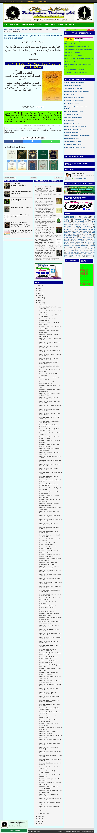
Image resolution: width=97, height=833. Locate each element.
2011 (39, 823)
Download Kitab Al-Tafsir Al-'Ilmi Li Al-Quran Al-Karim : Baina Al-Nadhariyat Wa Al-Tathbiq (44, 209)
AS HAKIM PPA (67, 831)
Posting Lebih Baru (9, 177)
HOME (5, 25)
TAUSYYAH (88, 38)
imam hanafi (69, 250)
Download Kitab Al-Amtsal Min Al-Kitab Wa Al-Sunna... (49, 626)
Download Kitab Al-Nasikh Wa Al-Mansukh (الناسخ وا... (49, 657)
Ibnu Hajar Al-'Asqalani (80, 232)
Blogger (91, 831)
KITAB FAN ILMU (69, 25)
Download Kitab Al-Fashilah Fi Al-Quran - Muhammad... (49, 700)
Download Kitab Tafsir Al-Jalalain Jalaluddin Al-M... (49, 496)
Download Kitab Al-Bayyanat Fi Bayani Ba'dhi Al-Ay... (48, 732)
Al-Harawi (78, 247)
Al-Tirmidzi (67, 226)
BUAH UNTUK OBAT (70, 236)
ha (85, 256)
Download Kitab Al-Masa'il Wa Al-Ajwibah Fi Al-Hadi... (49, 421)
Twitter (23, 1)
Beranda (33, 177)
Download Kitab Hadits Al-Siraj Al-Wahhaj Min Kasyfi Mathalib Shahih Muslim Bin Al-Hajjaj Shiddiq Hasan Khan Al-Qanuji (45, 230)
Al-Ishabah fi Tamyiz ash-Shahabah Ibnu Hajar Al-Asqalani (19, 185)
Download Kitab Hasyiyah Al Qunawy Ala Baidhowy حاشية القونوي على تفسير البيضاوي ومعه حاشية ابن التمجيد (44, 241)
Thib (90, 224)
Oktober (42, 811)
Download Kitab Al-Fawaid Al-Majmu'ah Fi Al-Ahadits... (48, 547)
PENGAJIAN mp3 (79, 39)
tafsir (88, 219)
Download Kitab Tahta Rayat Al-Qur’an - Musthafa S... (48, 661)
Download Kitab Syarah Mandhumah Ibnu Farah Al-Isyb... (50, 594)
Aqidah (66, 221)
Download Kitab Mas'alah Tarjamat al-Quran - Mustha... (49, 803)
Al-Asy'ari (92, 245)
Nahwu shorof (88, 247)
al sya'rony (86, 231)
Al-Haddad (79, 239)
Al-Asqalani (82, 244)
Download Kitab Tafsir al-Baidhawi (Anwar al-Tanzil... (49, 516)
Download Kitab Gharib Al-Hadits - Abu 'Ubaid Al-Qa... (49, 614)
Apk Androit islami (80, 221)
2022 (39, 290)
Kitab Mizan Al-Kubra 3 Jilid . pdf (21, 207)
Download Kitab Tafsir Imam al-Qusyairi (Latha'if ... (48, 476)
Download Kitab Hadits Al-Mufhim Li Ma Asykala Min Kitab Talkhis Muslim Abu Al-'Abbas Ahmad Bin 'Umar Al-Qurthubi (45, 253)
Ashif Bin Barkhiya (70, 252)
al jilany (77, 231)
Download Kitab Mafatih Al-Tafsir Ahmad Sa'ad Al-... (49, 319)
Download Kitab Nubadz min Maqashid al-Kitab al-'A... (47, 649)
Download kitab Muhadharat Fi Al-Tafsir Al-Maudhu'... (49, 378)
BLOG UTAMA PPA (14, 25)
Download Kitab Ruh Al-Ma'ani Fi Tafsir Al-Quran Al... (49, 524)
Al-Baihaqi (69, 247)
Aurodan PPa (31, 1)
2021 (39, 293)
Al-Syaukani (92, 250)
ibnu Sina (84, 245)
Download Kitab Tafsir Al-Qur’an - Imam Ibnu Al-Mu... (49, 720)
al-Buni (73, 242)
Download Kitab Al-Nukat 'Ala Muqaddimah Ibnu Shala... (48, 563)
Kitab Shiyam (77, 223)
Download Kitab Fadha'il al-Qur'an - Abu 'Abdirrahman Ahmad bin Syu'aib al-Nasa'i (33, 36)
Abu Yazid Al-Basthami (86, 253)
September (43, 813)
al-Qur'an (80, 256)
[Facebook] (13, 141)
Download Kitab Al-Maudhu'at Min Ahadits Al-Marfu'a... (49, 551)
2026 (39, 286)
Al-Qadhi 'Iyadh (79, 255)
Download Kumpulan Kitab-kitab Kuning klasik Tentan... (49, 382)
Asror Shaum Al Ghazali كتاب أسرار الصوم (20, 215)
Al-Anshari (73, 244)
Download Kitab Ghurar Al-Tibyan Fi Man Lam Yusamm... (50, 681)
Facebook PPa (14, 1)
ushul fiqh (77, 253)
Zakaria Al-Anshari (69, 249)
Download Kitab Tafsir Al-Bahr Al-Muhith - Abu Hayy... (49, 437)
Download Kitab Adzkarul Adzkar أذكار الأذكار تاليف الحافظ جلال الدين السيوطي (21, 232)
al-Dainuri (92, 249)
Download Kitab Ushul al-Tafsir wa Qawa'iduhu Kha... (49, 425)
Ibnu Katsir (73, 256)
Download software (43, 1)
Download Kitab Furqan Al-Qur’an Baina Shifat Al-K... (49, 716)
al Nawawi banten (82, 249)
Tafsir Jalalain (84, 228)
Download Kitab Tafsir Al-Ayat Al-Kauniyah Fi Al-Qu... (49, 453)
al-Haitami (80, 242)
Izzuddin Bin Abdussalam (71, 245)
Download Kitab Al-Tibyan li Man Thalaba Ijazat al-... (49, 807)
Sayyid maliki (77, 234)
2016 (39, 302)
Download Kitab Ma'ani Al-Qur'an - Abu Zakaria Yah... (49, 708)
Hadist (85, 217)
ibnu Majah (70, 239)
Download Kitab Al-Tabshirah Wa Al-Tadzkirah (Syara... (50, 575)
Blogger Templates (77, 831)
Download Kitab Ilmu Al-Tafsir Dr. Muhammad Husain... (49, 468)
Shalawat (78, 226)
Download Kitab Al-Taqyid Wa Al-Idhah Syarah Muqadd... (49, 567)
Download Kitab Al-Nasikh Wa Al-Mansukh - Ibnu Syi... (49, 673)
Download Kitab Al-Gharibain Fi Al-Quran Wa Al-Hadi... (49, 787)
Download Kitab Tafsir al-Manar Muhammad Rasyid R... (48, 398)
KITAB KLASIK (69, 39)
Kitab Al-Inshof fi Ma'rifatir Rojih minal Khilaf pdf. (21, 192)
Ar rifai (90, 244)
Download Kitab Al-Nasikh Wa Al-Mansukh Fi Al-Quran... (49, 795)
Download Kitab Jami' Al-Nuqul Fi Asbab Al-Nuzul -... (49, 689)
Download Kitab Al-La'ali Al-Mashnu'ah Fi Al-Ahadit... (47, 543)
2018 (39, 300)
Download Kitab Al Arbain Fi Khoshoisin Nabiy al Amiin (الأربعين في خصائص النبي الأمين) (20, 224)
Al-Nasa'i (87, 239)
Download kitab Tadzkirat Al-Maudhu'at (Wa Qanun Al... (47, 610)
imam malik (90, 256)
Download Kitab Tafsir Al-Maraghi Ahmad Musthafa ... (49, 504)
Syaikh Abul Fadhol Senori (83, 252)
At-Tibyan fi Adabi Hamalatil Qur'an (84, 229)
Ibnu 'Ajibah (84, 240)
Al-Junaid (71, 255)
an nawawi (88, 234)
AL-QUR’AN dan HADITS (42, 25)
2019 (39, 298)
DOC (42, 107)
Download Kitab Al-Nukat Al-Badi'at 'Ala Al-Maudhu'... (49, 590)
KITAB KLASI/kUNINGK (57, 25)
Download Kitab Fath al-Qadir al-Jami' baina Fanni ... (49, 429)
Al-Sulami (75, 240)
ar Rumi (93, 252)
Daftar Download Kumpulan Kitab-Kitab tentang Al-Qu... (49, 622)
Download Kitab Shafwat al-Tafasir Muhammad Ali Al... (49, 492)
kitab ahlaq (78, 250)
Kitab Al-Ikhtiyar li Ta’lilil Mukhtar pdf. (18, 200)
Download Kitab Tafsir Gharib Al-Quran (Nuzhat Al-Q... (49, 362)
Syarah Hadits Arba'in (89, 237)
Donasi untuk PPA (14, 830)
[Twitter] (32, 141)
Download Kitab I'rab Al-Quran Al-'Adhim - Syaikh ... (49, 771)
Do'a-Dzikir (67, 224)
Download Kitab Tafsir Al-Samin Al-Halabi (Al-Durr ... (49, 409)
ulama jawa (67, 237)
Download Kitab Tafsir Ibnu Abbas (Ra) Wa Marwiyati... (49, 445)
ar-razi (81, 236)
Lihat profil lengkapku (79, 178)
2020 (39, 295)
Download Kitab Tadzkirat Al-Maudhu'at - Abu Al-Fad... (47, 606)
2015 (39, 816)
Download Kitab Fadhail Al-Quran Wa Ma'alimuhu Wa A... (50, 791)
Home (5, 1)
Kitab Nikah (76, 237)
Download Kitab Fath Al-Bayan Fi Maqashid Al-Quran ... (49, 358)
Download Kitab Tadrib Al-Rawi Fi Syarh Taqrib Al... (49, 531)
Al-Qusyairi (88, 255)
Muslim (69, 231)
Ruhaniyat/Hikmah (79, 224)
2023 (39, 288)
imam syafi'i (89, 236)
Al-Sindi (85, 250)
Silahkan (90, 30)
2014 (39, 818)
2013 (39, 821)
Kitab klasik (69, 217)
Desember (43, 305)
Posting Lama (58, 177)
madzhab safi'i (69, 253)
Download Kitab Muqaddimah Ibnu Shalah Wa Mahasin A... (49, 555)
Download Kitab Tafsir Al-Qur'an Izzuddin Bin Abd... (48, 484)
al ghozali (88, 223)
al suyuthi (88, 226)
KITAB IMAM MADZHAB (28, 25)
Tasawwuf (77, 219)
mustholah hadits (69, 228)
